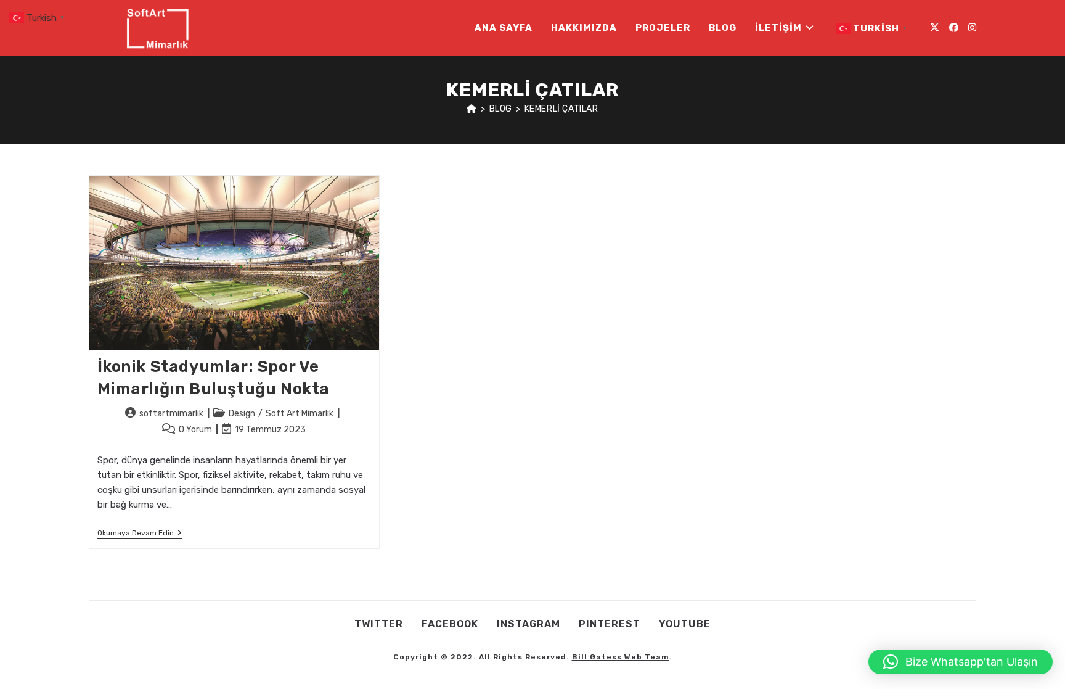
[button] (960, 662)
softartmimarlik (171, 413)
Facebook (450, 624)
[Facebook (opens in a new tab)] (953, 28)
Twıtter (378, 624)
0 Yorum (195, 429)
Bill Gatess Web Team (620, 657)
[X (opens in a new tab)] (934, 28)
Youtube (685, 624)
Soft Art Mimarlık (299, 413)
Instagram (528, 624)
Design (242, 413)
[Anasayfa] (472, 109)
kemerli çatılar (561, 109)
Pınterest (609, 624)
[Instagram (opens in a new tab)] (972, 28)
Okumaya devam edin (139, 534)
